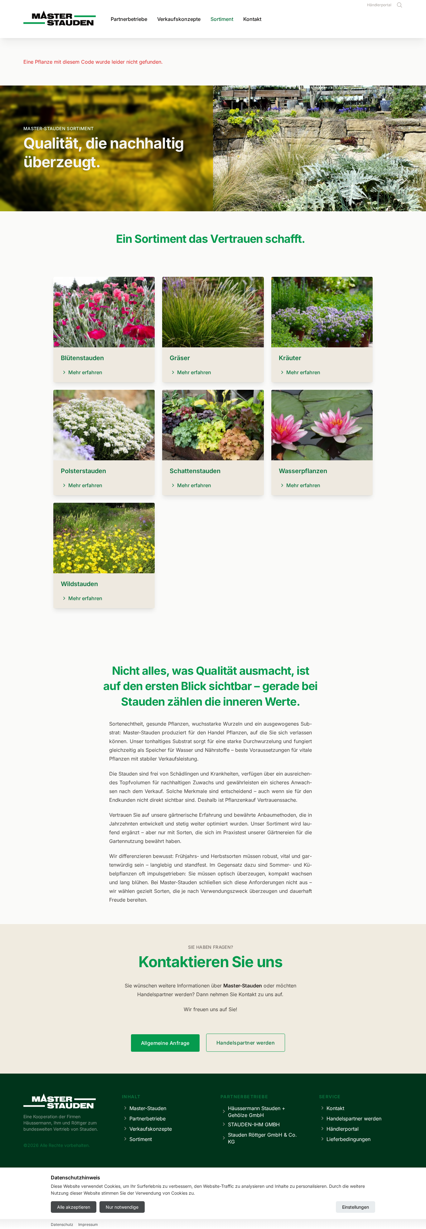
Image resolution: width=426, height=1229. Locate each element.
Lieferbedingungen (348, 1139)
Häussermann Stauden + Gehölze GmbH (256, 1111)
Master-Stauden (147, 1108)
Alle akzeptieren (73, 1207)
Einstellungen (355, 1207)
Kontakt (252, 19)
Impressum (88, 1224)
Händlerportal (379, 4)
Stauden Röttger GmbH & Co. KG (262, 1138)
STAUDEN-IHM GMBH (254, 1124)
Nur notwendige (122, 1207)
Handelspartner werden (245, 1043)
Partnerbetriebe (129, 19)
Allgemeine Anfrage (165, 1043)
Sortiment (222, 19)
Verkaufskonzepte (179, 19)
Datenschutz (62, 1224)
